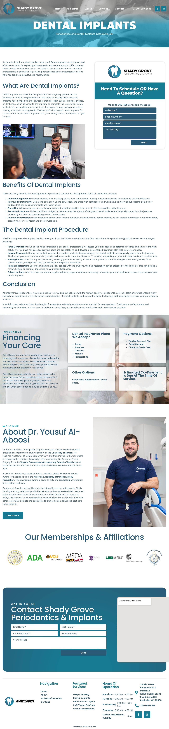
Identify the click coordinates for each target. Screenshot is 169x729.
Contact (119, 8)
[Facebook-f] (157, 8)
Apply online (91, 379)
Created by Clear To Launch (84, 727)
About (88, 8)
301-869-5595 (121, 104)
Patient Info (72, 8)
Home (58, 8)
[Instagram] (163, 8)
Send (143, 142)
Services (103, 8)
